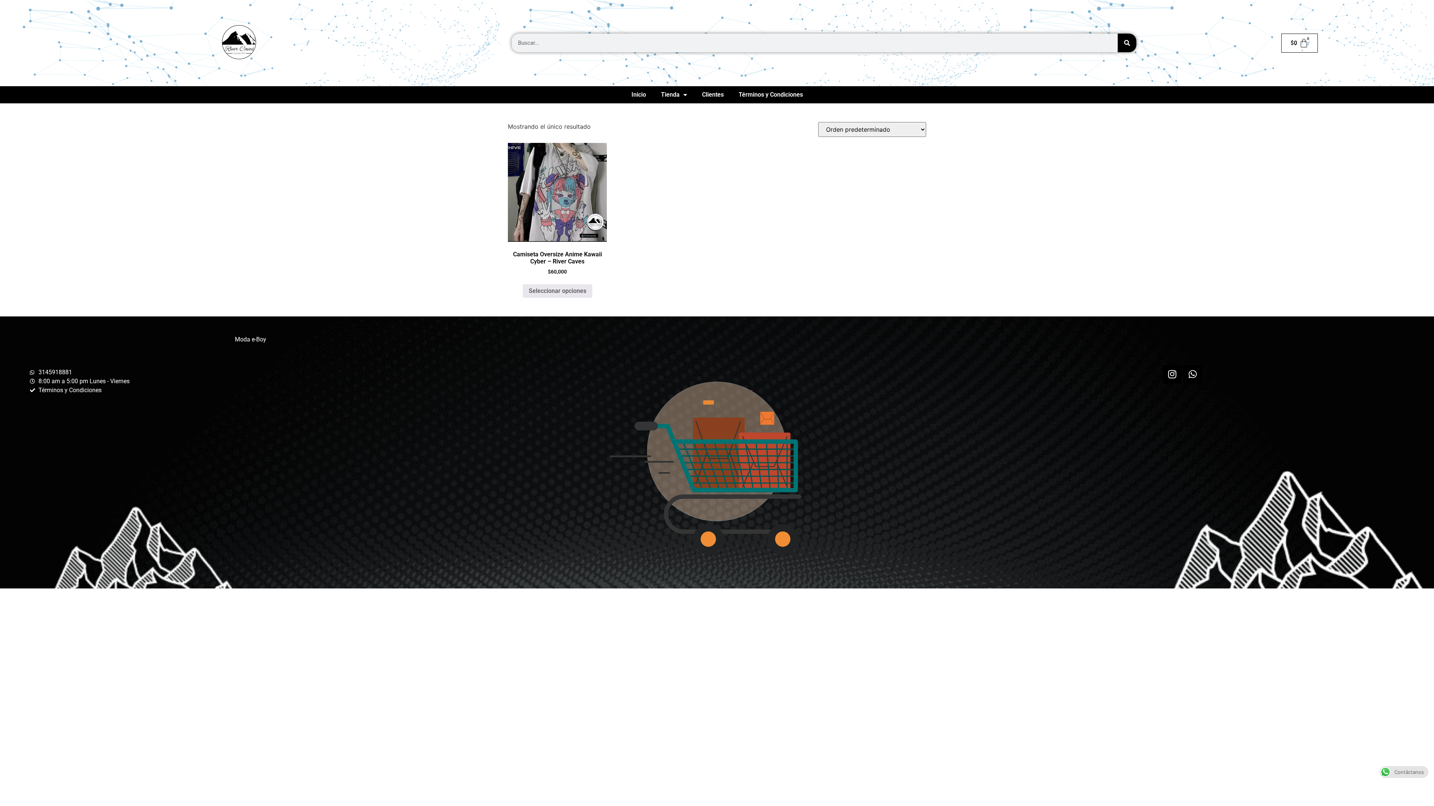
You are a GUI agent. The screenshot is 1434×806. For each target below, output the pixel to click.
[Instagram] (1172, 374)
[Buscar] (1127, 43)
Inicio (638, 94)
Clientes (713, 94)
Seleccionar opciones (557, 290)
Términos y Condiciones (771, 94)
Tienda (670, 94)
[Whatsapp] (1192, 374)
